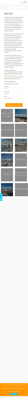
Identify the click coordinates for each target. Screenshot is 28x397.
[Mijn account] (22, 2)
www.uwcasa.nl (18, 75)
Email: (5, 96)
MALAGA (7, 7)
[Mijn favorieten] (26, 2)
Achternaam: (6, 91)
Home (3, 7)
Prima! (13, 394)
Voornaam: (6, 86)
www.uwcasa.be (10, 75)
